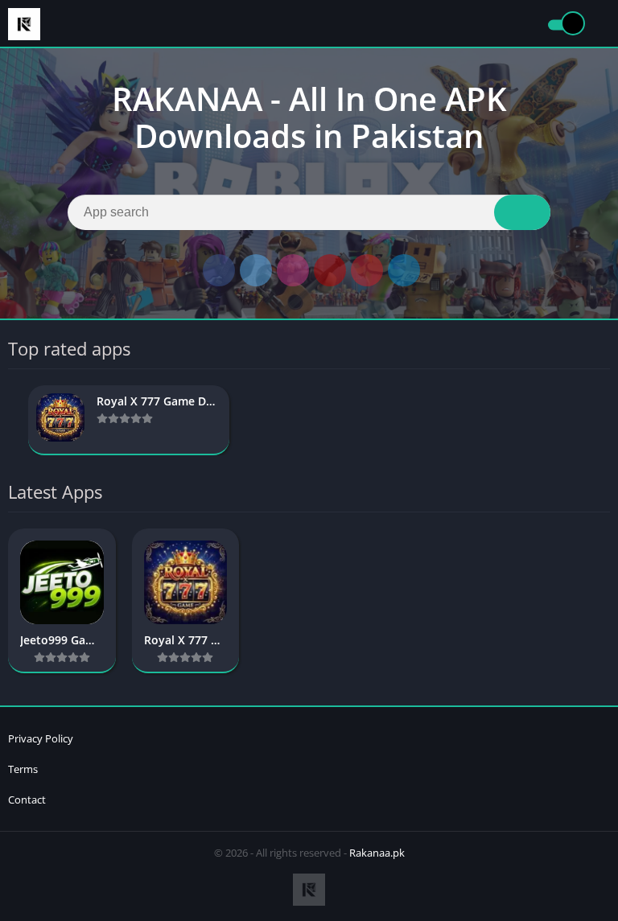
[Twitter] (256, 270)
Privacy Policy (40, 738)
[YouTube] (330, 270)
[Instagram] (293, 270)
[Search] (522, 212)
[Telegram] (404, 270)
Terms (23, 769)
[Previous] (13, 420)
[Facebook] (219, 270)
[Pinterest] (367, 270)
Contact (27, 799)
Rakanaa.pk (377, 852)
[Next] (605, 420)
